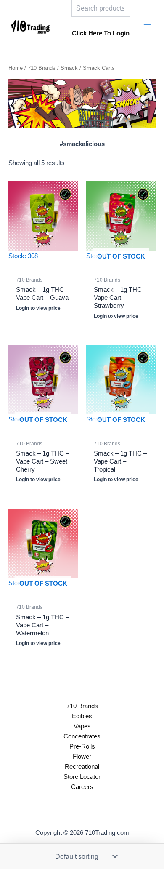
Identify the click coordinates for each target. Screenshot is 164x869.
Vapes (82, 726)
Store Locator (82, 776)
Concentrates (82, 736)
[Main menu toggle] (147, 27)
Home (15, 68)
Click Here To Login (101, 33)
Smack (69, 68)
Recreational (82, 766)
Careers (82, 787)
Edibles (82, 716)
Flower (82, 756)
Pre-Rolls (82, 746)
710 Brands (42, 68)
